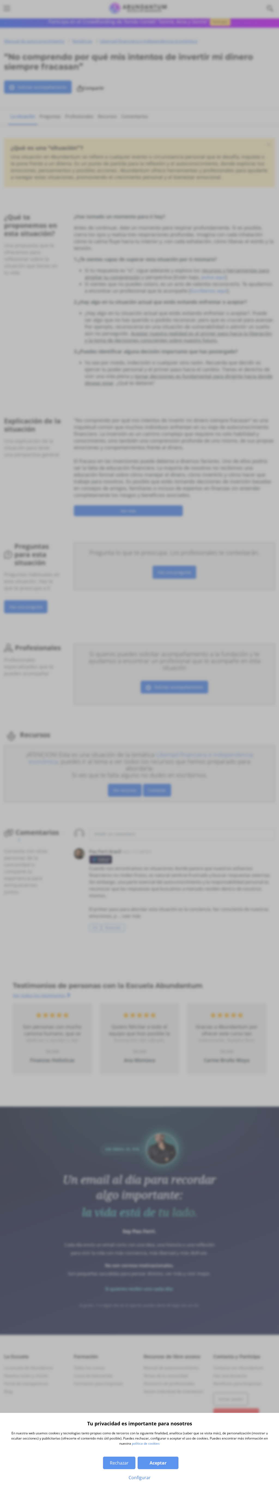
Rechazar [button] (119, 1463)
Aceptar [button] (158, 1463)
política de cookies (146, 1443)
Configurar (140, 1478)
